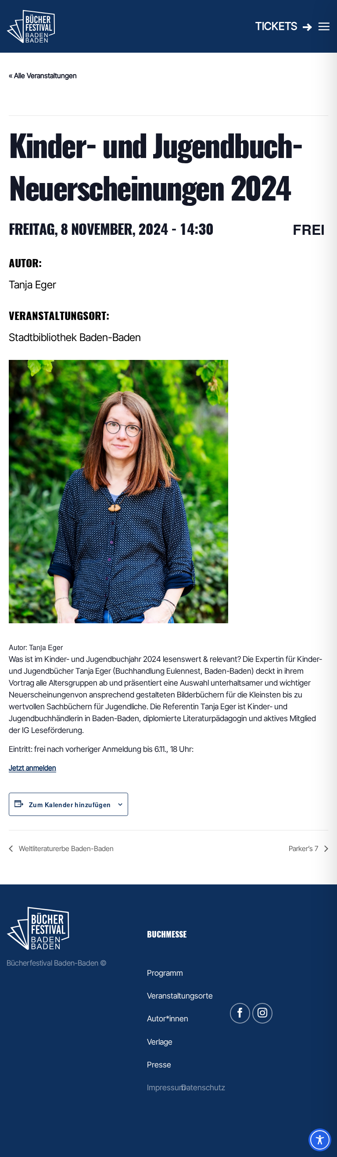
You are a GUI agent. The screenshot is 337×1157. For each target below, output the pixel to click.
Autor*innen (167, 1018)
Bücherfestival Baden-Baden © (57, 962)
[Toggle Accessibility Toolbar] (319, 1139)
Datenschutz (203, 1087)
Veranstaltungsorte (180, 995)
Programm (165, 972)
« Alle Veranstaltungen (43, 75)
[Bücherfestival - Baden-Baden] (50, 26)
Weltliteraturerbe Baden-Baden (65, 848)
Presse (159, 1064)
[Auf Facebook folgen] (240, 1013)
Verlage (159, 1041)
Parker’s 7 (304, 848)
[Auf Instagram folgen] (262, 1013)
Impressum (166, 1087)
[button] (323, 26)
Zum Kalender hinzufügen (70, 804)
